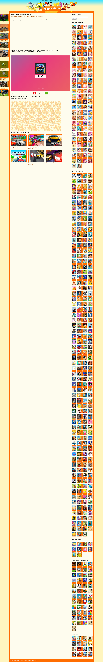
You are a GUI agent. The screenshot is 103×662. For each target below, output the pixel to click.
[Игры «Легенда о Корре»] (74, 332)
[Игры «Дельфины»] (74, 582)
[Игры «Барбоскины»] (74, 209)
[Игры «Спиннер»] (79, 619)
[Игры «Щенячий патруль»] (90, 525)
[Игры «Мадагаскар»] (85, 343)
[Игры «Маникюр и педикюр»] (74, 98)
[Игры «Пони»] (90, 119)
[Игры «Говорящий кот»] (85, 247)
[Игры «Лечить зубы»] (85, 76)
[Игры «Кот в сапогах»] (85, 316)
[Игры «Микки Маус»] (85, 359)
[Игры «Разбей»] (85, 614)
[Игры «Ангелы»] (85, 28)
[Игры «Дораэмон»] (79, 279)
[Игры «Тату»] (74, 146)
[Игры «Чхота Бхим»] (85, 520)
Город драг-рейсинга (51, 162)
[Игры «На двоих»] (79, 103)
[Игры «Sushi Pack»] (74, 188)
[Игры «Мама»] (90, 92)
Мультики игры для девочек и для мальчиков (21, 660)
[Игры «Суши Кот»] (74, 455)
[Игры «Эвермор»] (74, 530)
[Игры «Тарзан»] (79, 461)
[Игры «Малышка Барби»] (74, 92)
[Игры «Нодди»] (90, 375)
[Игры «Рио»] (74, 423)
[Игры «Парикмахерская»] (79, 114)
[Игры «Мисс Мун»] (79, 364)
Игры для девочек (20, 11)
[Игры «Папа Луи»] (74, 114)
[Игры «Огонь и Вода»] (79, 386)
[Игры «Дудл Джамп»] (90, 582)
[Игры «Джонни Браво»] (85, 268)
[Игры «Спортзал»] (85, 135)
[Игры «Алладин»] (79, 193)
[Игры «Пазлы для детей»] (74, 608)
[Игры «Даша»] (90, 257)
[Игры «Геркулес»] (74, 247)
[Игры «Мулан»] (79, 375)
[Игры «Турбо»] (90, 477)
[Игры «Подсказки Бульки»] (85, 402)
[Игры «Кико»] (79, 306)
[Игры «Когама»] (90, 587)
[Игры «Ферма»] (74, 625)
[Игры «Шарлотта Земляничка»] (85, 157)
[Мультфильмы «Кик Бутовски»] (90, 645)
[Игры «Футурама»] (74, 503)
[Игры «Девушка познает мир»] (74, 55)
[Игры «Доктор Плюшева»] (79, 273)
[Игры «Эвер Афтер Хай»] (90, 162)
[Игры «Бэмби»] (85, 220)
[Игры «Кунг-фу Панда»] (85, 327)
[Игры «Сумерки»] (85, 141)
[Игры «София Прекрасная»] (79, 135)
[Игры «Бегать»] (90, 566)
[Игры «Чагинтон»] (79, 514)
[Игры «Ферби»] (90, 487)
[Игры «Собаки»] (74, 135)
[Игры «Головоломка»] (90, 247)
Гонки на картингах (16, 162)
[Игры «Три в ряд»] (90, 619)
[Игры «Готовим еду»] (85, 50)
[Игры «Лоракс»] (85, 338)
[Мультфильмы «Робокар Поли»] (85, 656)
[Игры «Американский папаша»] (74, 199)
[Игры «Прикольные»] (79, 614)
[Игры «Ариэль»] (90, 199)
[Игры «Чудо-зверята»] (79, 520)
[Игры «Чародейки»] (79, 157)
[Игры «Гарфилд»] (85, 241)
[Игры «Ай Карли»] (79, 28)
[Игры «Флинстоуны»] (74, 498)
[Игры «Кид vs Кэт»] (85, 300)
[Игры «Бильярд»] (74, 571)
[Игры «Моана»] (90, 364)
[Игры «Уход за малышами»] (79, 151)
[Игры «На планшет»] (79, 598)
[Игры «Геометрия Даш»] (74, 576)
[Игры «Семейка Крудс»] (74, 439)
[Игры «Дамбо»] (85, 257)
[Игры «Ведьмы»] (74, 44)
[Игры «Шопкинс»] (85, 162)
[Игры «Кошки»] (74, 71)
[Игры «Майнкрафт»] (74, 598)
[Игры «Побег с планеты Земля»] (90, 396)
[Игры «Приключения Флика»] (74, 413)
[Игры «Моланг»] (74, 370)
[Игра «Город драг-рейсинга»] (54, 161)
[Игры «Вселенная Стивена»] (74, 236)
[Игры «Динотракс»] (74, 273)
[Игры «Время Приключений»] (85, 231)
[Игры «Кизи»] (90, 300)
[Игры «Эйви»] (74, 167)
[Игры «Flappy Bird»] (79, 182)
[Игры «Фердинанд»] (74, 493)
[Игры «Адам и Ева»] (85, 188)
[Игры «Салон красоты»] (85, 130)
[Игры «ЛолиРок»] (79, 82)
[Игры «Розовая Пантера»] (90, 423)
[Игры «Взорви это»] (90, 571)
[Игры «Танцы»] (90, 141)
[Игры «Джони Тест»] (79, 268)
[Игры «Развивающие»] (90, 614)
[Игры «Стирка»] (74, 141)
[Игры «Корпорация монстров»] (74, 316)
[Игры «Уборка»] (90, 146)
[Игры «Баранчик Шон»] (85, 204)
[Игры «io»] (79, 566)
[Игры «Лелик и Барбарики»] (90, 332)
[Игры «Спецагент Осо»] (74, 450)
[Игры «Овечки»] (90, 603)
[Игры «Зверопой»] (74, 289)
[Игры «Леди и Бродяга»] (79, 332)
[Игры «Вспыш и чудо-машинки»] (79, 236)
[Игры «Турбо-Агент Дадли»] (74, 482)
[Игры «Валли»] (90, 220)
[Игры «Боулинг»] (79, 571)
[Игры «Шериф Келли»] (90, 520)
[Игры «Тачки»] (85, 461)
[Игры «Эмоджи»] (74, 536)
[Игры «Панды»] (90, 109)
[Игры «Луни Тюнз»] (90, 338)
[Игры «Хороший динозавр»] (79, 509)
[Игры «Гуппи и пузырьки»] (74, 257)
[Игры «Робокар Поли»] (79, 423)
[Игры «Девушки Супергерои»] (79, 55)
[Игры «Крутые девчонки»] (74, 327)
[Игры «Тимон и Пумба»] (85, 466)
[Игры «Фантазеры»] (85, 487)
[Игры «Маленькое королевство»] (85, 348)
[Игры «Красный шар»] (79, 592)
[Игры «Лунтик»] (74, 343)
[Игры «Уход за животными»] (74, 151)
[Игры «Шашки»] (74, 630)
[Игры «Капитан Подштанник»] (74, 300)
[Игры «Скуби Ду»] (85, 439)
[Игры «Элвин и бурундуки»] (85, 530)
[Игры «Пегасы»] (85, 114)
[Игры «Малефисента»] (90, 348)
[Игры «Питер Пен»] (85, 396)
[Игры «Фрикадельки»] (90, 498)
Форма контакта (35, 660)
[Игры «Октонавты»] (85, 386)
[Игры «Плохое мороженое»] (90, 608)
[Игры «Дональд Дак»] (74, 279)
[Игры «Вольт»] (74, 231)
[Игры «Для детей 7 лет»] (85, 551)
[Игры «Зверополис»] (79, 289)
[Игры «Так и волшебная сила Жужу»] (74, 461)
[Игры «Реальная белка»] (85, 418)
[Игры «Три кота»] (90, 471)
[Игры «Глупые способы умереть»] (79, 576)
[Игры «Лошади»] (85, 82)
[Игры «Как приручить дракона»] (85, 295)
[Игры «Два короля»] (74, 263)
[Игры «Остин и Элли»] (85, 109)
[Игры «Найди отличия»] (90, 598)
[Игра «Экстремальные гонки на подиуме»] (36, 161)
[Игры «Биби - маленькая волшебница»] (74, 215)
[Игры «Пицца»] (74, 119)
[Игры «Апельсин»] (85, 199)
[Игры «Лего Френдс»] (74, 76)
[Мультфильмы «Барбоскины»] (79, 640)
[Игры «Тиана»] (74, 466)
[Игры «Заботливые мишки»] (85, 284)
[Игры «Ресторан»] (74, 130)
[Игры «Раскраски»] (74, 619)
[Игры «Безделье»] (79, 34)
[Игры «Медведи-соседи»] (79, 359)
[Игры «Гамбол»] (90, 236)
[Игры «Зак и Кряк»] (90, 284)
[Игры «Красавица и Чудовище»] (79, 322)
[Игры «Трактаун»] (85, 471)
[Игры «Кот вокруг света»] (74, 592)
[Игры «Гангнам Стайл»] (74, 241)
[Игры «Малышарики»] (74, 354)
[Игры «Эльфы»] (90, 530)
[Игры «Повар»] (79, 119)
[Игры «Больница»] (90, 34)
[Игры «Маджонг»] (90, 592)
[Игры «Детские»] (79, 582)
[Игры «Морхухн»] (90, 370)
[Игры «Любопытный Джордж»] (79, 343)
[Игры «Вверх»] (79, 225)
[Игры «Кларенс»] (90, 306)
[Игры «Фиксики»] (79, 493)
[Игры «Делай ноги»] (79, 263)
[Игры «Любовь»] (90, 82)
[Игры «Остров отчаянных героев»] (90, 386)
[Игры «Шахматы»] (90, 625)
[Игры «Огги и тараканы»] (74, 386)
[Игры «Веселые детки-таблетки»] (79, 44)
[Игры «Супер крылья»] (79, 450)
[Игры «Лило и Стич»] (79, 338)
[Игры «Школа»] (74, 162)
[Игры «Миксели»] (90, 359)
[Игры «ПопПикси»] (74, 125)
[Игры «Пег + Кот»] (74, 391)
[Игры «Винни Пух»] (85, 225)
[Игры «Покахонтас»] (74, 407)
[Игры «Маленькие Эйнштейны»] (79, 348)
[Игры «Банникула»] (79, 204)
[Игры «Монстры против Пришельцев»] (85, 370)
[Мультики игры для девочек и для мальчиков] (51, 10)
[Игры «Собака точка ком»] (85, 445)
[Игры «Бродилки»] (85, 571)
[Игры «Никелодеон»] (74, 603)
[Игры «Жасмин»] (79, 284)
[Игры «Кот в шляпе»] (90, 316)
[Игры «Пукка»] (79, 413)
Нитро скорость (50, 147)
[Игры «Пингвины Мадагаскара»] (74, 396)
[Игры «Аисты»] (90, 188)
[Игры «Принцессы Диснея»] (90, 125)
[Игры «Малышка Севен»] (79, 92)
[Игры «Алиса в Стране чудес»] (74, 193)
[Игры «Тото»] (85, 146)
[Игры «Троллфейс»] (85, 477)
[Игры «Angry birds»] (90, 177)
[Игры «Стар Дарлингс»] (90, 135)
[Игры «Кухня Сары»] (85, 71)
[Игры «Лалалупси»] (90, 71)
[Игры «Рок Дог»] (74, 429)
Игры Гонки (26, 16)
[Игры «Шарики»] (85, 625)
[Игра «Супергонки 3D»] (18, 145)
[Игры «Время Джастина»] (79, 231)
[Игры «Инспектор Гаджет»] (74, 295)
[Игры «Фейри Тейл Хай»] (85, 151)
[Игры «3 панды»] (79, 177)
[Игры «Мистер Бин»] (85, 364)
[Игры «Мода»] (85, 98)
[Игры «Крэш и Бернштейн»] (79, 327)
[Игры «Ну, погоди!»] (79, 380)
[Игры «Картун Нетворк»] (79, 587)
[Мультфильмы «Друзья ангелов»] (85, 645)
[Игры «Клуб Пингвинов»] (85, 311)
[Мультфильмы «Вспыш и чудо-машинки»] (74, 645)
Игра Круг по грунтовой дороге (36, 16)
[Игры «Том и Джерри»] (90, 466)
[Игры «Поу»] (90, 407)
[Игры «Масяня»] (85, 354)
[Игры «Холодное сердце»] (74, 157)
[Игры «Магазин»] (74, 87)
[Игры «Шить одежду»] (90, 157)
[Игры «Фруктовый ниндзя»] (79, 625)
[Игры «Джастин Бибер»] (90, 55)
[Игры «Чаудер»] (90, 514)
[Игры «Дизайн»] (74, 60)
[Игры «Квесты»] (85, 587)
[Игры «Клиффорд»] (79, 311)
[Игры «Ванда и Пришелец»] (74, 225)
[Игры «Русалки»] (79, 130)
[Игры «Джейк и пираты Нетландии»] (85, 263)
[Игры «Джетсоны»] (90, 263)
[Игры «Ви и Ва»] (85, 44)
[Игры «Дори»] (85, 279)
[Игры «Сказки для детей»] (79, 556)
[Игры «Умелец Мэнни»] (85, 482)
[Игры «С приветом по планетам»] (90, 429)
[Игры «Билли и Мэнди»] (79, 215)
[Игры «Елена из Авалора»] (74, 66)
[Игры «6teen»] (85, 177)
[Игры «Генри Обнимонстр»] (90, 241)
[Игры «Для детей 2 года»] (79, 545)
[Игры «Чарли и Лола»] (85, 514)
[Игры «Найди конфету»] (85, 598)
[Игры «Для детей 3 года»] (85, 545)
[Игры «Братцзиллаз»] (79, 39)
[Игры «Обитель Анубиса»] (85, 380)
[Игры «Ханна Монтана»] (90, 151)
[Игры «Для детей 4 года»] (90, 545)
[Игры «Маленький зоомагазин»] (90, 87)
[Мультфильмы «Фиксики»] (90, 656)
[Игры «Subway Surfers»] (90, 182)
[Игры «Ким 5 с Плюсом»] (85, 306)
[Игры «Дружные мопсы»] (90, 279)
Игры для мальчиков (51, 11)
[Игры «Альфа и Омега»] (85, 193)
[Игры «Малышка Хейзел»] (85, 92)
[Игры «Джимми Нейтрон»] (74, 268)
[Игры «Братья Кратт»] (74, 220)
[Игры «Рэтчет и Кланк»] (85, 429)
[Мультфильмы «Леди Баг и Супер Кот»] (79, 650)
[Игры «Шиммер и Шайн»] (74, 525)
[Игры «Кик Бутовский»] (74, 306)
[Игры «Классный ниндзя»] (74, 311)
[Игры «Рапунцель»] (90, 413)
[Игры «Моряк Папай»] (74, 375)
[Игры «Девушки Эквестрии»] (85, 55)
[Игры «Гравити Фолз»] (79, 252)
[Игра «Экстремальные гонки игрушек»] (36, 145)
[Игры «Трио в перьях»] (74, 477)
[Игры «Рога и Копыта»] (85, 423)
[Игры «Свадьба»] (90, 130)
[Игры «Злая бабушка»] (85, 289)
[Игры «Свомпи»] (90, 434)
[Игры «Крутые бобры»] (90, 322)
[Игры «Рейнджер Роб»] (90, 418)
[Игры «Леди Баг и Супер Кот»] (79, 76)
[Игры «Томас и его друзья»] (74, 471)
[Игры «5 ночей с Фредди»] (74, 566)
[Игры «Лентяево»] (74, 338)
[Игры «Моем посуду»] (90, 98)
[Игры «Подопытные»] (79, 402)
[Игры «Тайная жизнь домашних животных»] (90, 455)
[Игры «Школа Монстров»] (79, 162)
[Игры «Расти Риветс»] (74, 418)
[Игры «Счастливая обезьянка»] (79, 455)
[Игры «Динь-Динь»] (79, 60)
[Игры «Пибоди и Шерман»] (85, 391)
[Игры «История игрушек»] (79, 295)
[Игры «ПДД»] (85, 608)
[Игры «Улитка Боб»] (79, 482)
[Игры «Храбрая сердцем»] (85, 509)
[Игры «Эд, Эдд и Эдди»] (79, 530)
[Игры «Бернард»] (90, 209)
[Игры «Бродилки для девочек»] (85, 39)
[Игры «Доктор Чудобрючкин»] (85, 273)
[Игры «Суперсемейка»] (90, 450)
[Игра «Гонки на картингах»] (18, 161)
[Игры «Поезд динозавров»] (90, 402)
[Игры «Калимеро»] (90, 295)
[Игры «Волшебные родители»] (90, 225)
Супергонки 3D (15, 147)
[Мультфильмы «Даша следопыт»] (79, 645)
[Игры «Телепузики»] (90, 461)
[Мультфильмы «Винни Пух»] (90, 640)
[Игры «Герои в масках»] (79, 247)
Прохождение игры (81, 11)
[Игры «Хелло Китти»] (85, 503)
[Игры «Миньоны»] (74, 364)
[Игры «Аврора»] (79, 188)
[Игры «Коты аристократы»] (74, 322)
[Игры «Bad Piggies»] (74, 182)
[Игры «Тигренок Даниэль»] (79, 466)
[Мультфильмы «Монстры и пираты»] (90, 650)
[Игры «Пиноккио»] (79, 396)
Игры (12, 16)
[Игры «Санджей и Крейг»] (79, 434)
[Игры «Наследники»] (85, 103)
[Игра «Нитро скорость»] (54, 145)
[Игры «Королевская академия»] (90, 66)
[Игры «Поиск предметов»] (74, 614)
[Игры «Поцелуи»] (79, 125)
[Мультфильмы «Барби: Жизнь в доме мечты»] (74, 640)
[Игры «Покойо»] (85, 407)
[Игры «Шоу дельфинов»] (79, 525)
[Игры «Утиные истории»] (74, 487)
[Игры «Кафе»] (85, 66)
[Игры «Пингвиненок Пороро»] (90, 391)
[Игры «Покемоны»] (79, 407)
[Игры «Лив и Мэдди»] (90, 76)
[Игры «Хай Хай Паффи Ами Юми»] (79, 503)
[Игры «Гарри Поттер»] (79, 241)
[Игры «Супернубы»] (85, 450)
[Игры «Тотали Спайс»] (79, 471)
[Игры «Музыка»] (74, 103)
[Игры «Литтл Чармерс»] (74, 82)
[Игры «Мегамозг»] (74, 359)
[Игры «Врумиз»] (90, 231)
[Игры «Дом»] (90, 273)
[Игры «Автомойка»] (74, 28)
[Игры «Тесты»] (79, 146)
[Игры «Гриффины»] (85, 252)
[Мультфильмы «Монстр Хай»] (85, 650)
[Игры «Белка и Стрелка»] (79, 209)
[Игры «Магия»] (79, 87)
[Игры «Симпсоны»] (79, 439)
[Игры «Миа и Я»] (79, 98)
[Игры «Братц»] (74, 39)
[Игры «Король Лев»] (90, 311)
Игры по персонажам (31, 11)
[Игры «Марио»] (79, 354)
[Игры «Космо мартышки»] (79, 316)
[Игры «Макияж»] (85, 87)
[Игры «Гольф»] (85, 576)
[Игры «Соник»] (90, 445)
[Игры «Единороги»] (90, 60)
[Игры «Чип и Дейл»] (74, 520)
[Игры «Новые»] (79, 603)
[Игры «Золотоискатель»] (74, 587)
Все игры (12, 11)
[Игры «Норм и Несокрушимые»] (74, 380)
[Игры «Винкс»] (90, 44)
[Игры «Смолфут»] (90, 439)
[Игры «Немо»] (85, 375)
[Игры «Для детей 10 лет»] (74, 545)
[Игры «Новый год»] (85, 603)
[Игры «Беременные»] (85, 34)
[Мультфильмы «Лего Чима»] (74, 650)
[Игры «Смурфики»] (74, 445)
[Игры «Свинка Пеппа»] (85, 434)
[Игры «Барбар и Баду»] (90, 204)
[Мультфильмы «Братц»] (85, 640)
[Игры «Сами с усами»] (74, 434)
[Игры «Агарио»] (85, 566)
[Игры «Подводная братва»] (74, 402)
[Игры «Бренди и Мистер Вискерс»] (79, 220)
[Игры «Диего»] (90, 268)
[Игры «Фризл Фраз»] (85, 498)
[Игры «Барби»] (74, 34)
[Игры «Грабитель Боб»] (90, 576)
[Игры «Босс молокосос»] (90, 215)
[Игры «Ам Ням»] (90, 193)
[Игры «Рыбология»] (79, 429)
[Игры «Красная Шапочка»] (85, 322)
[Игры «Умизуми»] (90, 482)
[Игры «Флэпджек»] (79, 498)
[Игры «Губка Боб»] (90, 252)
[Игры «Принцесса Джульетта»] (85, 125)
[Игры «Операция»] (79, 109)
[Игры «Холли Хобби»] (74, 509)
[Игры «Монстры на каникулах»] (79, 370)
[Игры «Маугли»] (90, 354)
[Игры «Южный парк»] (79, 536)
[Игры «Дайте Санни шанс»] (90, 50)
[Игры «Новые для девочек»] (90, 103)
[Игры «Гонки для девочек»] (79, 50)
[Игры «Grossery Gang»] (85, 182)
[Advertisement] (31, 35)
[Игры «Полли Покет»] (85, 119)
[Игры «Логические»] (85, 592)
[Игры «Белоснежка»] (85, 209)
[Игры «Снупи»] (79, 445)
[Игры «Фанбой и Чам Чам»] (79, 487)
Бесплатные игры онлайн (63, 11)
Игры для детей (41, 11)
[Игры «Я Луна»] (79, 167)
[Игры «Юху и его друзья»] (85, 536)
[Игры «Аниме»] (90, 28)
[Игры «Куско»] (90, 327)
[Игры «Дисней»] (85, 582)
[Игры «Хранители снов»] (90, 509)
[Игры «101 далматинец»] (74, 177)
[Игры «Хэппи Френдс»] (74, 514)
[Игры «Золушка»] (90, 289)
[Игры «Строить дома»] (79, 141)
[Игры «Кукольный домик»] (79, 71)
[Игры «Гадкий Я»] (85, 236)
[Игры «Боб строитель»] (85, 215)
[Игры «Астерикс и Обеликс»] (74, 204)
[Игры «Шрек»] (85, 525)
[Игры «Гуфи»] (79, 257)
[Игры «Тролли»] (79, 477)
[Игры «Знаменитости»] (79, 66)
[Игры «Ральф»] (85, 413)
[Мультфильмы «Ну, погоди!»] (74, 656)
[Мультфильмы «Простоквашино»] (79, 656)
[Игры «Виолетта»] (74, 50)
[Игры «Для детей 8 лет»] (90, 551)
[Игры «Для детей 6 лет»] (79, 551)
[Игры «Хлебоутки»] (90, 503)
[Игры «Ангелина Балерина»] (79, 199)
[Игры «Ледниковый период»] (85, 332)
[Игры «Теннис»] (85, 619)
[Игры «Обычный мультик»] (90, 380)
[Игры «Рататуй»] (79, 418)
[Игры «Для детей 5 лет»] (74, 551)
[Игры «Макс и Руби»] (74, 348)
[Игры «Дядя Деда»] (74, 284)
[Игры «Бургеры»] (90, 39)
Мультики (73, 11)
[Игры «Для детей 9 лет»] (74, 556)
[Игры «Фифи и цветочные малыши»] (90, 493)
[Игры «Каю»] (79, 300)
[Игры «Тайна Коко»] (85, 455)
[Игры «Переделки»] (90, 114)
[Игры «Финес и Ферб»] (85, 493)
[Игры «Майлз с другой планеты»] (90, 343)
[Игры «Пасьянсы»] (79, 608)
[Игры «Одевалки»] (74, 109)
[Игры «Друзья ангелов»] (85, 60)
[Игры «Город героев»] (74, 252)
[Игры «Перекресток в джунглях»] (79, 391)
